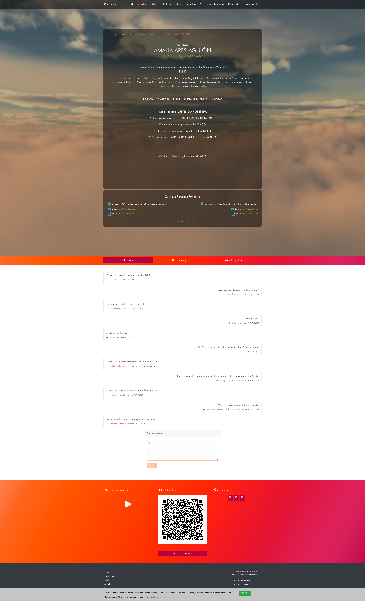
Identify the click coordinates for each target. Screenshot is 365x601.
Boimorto (144, 34)
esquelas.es (250, 571)
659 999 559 (127, 213)
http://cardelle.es (182, 221)
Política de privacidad (240, 580)
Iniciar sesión (112, 4)
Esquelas (141, 4)
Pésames (130, 260)
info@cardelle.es (127, 208)
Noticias (166, 4)
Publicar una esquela (182, 553)
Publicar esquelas (110, 576)
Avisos (177, 4)
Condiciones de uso (112, 588)
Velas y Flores (236, 260)
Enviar (152, 465)
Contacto (205, 4)
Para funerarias (251, 4)
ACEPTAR (245, 593)
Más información (169, 596)
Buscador (219, 4)
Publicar (154, 4)
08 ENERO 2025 (157, 34)
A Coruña (133, 34)
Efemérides (191, 4)
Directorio (233, 4)
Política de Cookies (239, 584)
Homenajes (181, 260)
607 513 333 (251, 213)
